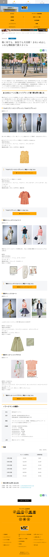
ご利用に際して (37, 537)
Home (3, 33)
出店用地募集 (21, 541)
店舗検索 (5, 534)
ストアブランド (7, 537)
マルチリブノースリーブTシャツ (25, 172)
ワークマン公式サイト (24, 8)
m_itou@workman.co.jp (25, 487)
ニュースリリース (7, 542)
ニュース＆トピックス (10, 33)
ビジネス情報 (6, 539)
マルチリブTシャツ (25, 213)
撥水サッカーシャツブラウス (25, 398)
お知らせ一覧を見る (24, 500)
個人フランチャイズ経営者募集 (25, 535)
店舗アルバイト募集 (23, 538)
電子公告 (36, 545)
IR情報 (20, 543)
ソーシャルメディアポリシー (40, 542)
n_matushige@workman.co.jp (27, 485)
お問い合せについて (38, 534)
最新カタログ (6, 545)
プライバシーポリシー (39, 539)
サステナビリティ (22, 546)
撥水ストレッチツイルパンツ (25, 287)
